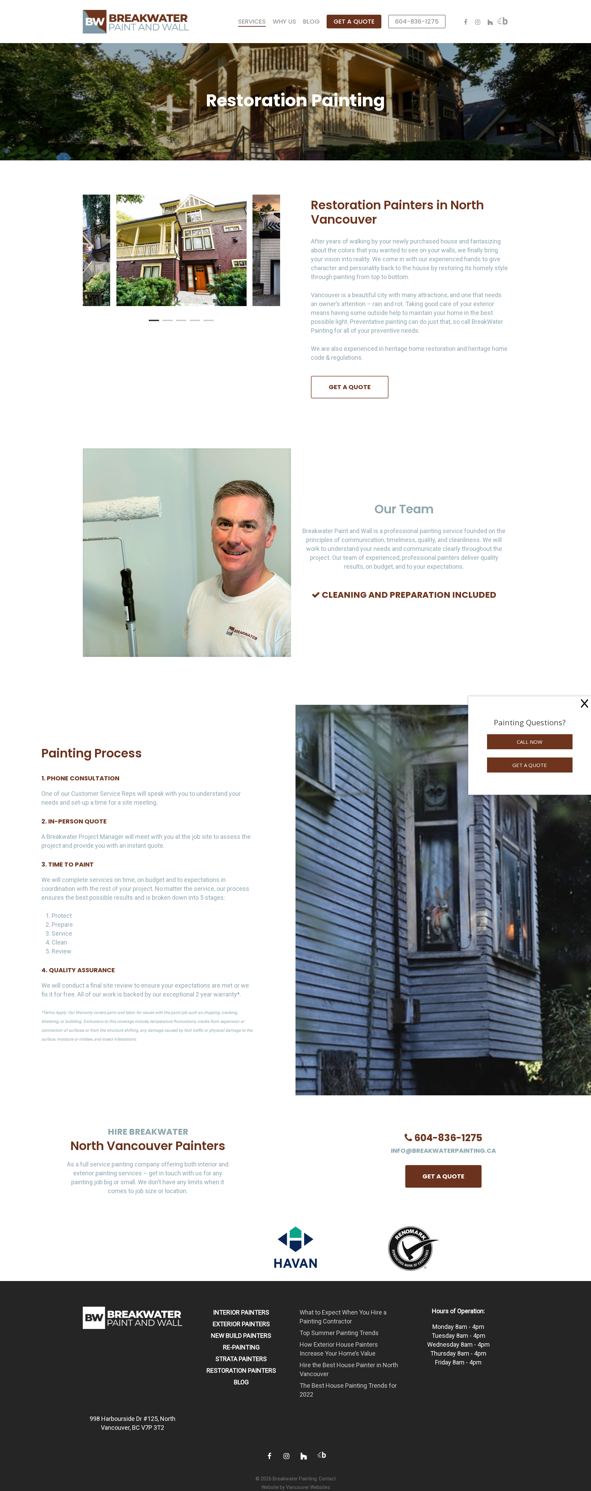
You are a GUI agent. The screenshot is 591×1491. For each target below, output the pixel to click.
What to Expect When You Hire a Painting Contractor (343, 1317)
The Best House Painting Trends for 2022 (348, 1390)
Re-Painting (241, 1347)
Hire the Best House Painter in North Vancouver (349, 1369)
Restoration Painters (241, 1370)
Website (270, 1487)
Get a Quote (529, 765)
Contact (327, 1478)
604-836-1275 (448, 1138)
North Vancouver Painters (147, 1145)
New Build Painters (241, 1335)
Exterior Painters (241, 1324)
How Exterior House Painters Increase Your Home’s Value (339, 1349)
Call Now (529, 741)
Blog (241, 1382)
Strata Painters (241, 1358)
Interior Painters (241, 1312)
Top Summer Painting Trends (339, 1332)
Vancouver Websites (308, 1487)
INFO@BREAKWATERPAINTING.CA (443, 1150)
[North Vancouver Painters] (133, 1332)
